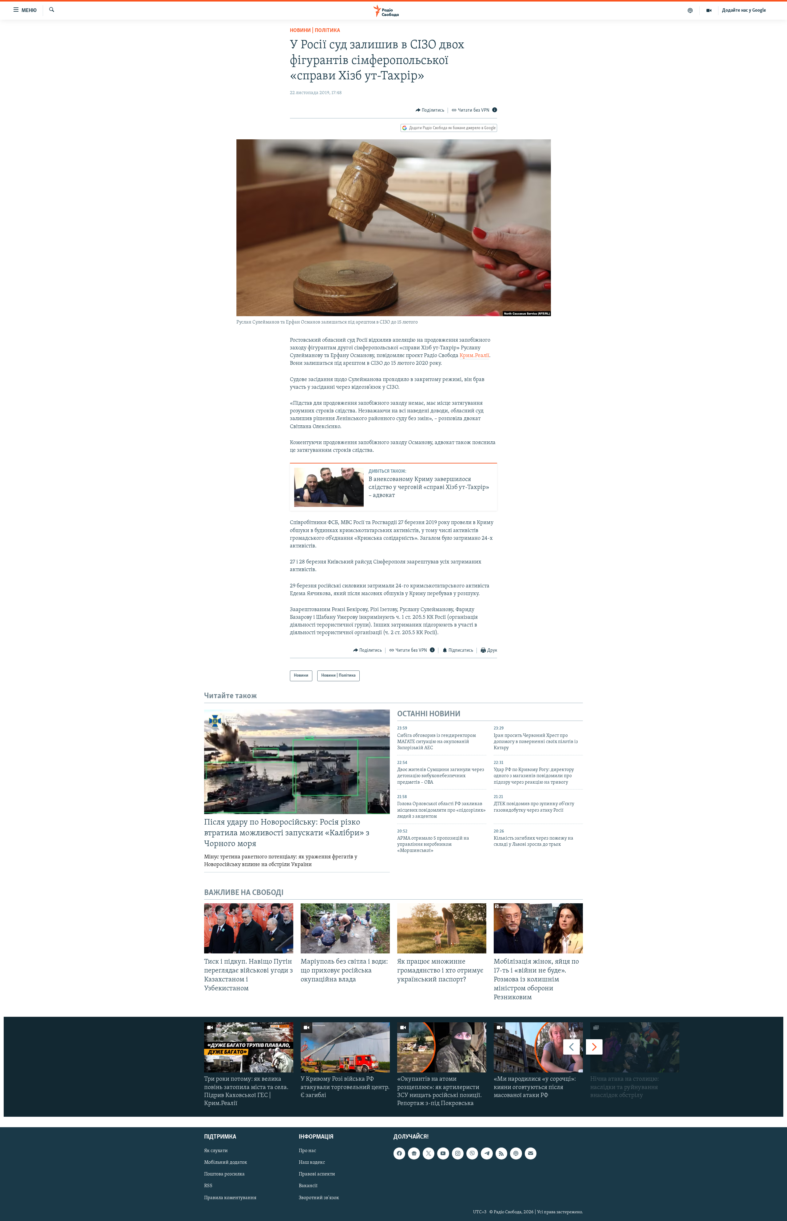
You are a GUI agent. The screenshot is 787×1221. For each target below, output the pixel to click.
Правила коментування (230, 1197)
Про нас (307, 1151)
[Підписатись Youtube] (443, 1153)
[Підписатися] (530, 1153)
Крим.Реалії (474, 356)
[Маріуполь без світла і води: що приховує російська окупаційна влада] (345, 928)
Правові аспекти (317, 1174)
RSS (208, 1186)
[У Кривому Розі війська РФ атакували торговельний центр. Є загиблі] (345, 1047)
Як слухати (216, 1151)
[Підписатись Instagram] (458, 1153)
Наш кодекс (312, 1162)
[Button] (430, 110)
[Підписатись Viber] (472, 1153)
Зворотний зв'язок (319, 1197)
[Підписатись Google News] (414, 1153)
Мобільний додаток (225, 1162)
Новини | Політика (315, 31)
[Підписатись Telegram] (486, 1153)
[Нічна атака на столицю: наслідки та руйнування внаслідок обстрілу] (634, 1047)
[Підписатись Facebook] (399, 1153)
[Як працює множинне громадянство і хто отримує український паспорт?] (441, 928)
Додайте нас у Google (744, 10)
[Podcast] (516, 1153)
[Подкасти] (690, 10)
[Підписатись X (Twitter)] (428, 1153)
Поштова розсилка (224, 1174)
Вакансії (308, 1186)
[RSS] (501, 1153)
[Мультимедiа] (709, 10)
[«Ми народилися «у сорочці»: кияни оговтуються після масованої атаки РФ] (538, 1047)
